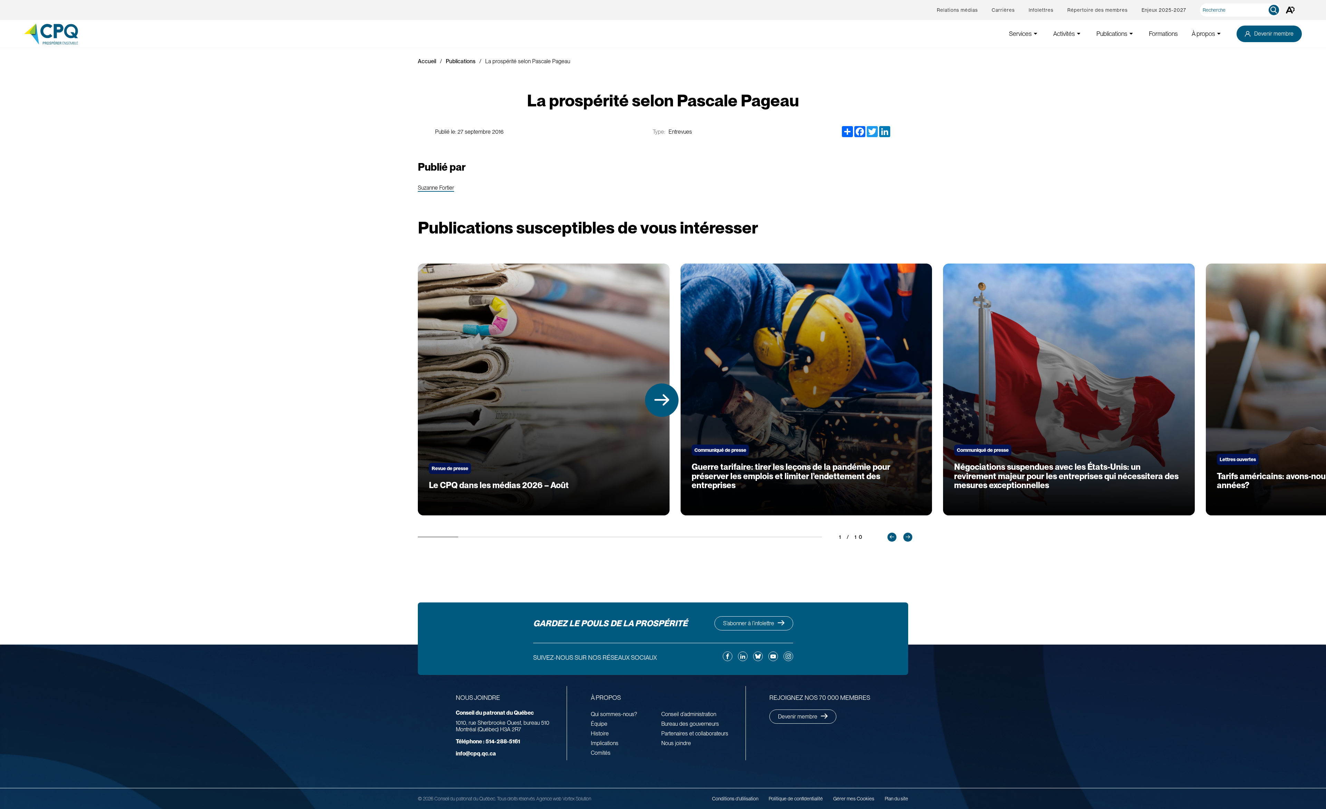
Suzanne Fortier (436, 188)
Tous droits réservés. (516, 798)
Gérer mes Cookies (853, 798)
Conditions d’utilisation (735, 798)
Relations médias (957, 10)
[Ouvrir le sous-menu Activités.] (1079, 33)
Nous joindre (676, 743)
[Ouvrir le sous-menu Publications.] (1131, 33)
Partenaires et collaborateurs (694, 733)
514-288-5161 (488, 741)
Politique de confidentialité (796, 798)
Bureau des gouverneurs (690, 724)
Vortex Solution (577, 798)
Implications (604, 743)
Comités (601, 753)
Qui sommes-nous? (614, 714)
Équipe (599, 724)
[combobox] (1241, 10)
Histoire (600, 733)
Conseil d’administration (688, 714)
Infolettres (1041, 10)
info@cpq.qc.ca (476, 753)
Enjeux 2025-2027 (1164, 10)
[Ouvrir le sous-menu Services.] (1035, 33)
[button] (662, 400)
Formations (1163, 33)
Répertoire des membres (1097, 10)
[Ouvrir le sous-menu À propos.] (1219, 33)
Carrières (1003, 10)
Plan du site (896, 798)
